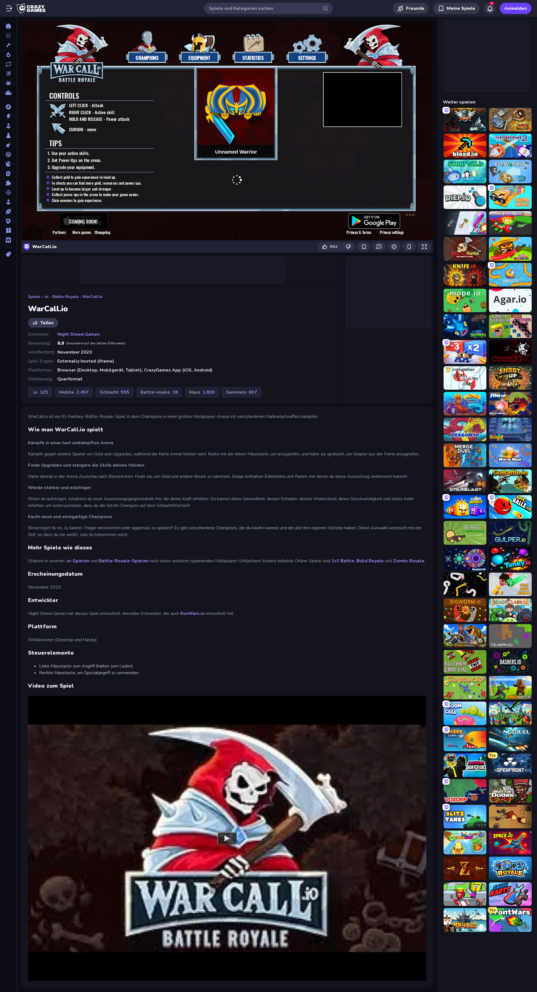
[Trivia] (8, 230)
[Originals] (8, 73)
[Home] (8, 26)
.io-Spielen (78, 561)
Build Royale (370, 561)
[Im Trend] (8, 54)
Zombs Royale (408, 561)
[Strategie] (8, 221)
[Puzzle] (8, 183)
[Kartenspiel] (8, 173)
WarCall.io (92, 296)
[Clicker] (8, 145)
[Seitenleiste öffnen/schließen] (9, 8)
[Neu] (8, 45)
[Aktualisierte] (8, 64)
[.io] (8, 164)
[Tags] (8, 254)
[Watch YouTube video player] (227, 838)
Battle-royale (65, 296)
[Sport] (8, 211)
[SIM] (8, 202)
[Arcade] (8, 126)
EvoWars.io (192, 613)
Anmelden (515, 8)
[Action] (8, 116)
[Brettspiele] (8, 135)
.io (46, 296)
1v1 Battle (342, 561)
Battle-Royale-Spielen (124, 561)
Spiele (34, 296)
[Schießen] (8, 192)
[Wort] (8, 240)
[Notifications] (489, 8)
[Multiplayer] (8, 83)
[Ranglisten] (8, 92)
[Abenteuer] (8, 107)
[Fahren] (8, 154)
